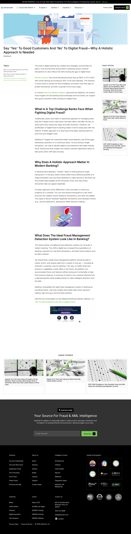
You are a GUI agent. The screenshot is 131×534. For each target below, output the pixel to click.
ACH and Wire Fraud (16, 465)
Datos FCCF (36, 502)
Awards (34, 469)
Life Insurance (14, 518)
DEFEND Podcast (38, 514)
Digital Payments (14, 514)
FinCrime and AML (15, 484)
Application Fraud (15, 469)
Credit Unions (13, 506)
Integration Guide (61, 480)
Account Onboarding (16, 461)
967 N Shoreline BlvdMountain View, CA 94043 (62, 505)
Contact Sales (36, 484)
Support (34, 480)
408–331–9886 (60, 511)
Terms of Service (26, 524)
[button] (25, 7)
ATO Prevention (14, 473)
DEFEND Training (37, 510)
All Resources (59, 461)
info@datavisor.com (61, 515)
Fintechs (12, 510)
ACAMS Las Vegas (38, 506)
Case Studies (59, 469)
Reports (57, 473)
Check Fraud (13, 480)
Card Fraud (13, 476)
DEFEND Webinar (38, 518)
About (34, 461)
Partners (35, 465)
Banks (11, 502)
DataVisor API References (59, 486)
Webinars (58, 476)
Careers (34, 476)
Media (34, 473)
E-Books (57, 465)
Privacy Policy (14, 524)
